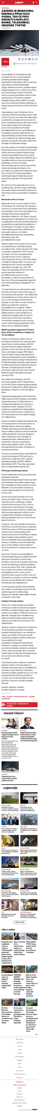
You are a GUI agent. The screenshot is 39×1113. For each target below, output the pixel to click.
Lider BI (19, 1067)
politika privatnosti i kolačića (19, 1103)
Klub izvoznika (19, 1070)
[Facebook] (19, 59)
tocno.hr (19, 1106)
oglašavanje (19, 1097)
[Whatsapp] (33, 59)
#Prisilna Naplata (20, 696)
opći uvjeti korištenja (19, 1100)
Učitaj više (19, 922)
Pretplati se (19, 1082)
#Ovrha (9, 696)
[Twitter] (23, 59)
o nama (19, 1091)
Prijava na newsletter (19, 1085)
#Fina (4, 696)
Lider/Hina (4, 66)
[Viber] (36, 59)
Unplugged (19, 1060)
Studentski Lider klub (19, 1074)
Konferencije (19, 1077)
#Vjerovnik (6, 699)
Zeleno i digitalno (19, 1056)
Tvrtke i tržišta (19, 1042)
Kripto (19, 1049)
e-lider (19, 1088)
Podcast (20, 1063)
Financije (19, 1046)
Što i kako (19, 1053)
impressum (19, 1094)
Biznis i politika (19, 1039)
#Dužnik (32, 696)
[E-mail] (29, 59)
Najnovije (11, 788)
